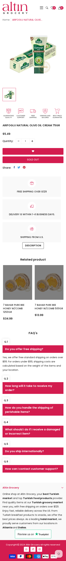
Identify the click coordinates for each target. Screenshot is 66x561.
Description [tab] (33, 245)
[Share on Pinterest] (24, 167)
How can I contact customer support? (31, 469)
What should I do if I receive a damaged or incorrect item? (32, 432)
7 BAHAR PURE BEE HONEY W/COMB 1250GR (13, 308)
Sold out (33, 159)
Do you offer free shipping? (24, 349)
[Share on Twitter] (18, 167)
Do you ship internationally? (24, 451)
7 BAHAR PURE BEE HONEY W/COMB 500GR (48, 306)
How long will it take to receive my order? (28, 388)
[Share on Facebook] (14, 167)
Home (6, 19)
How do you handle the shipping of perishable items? (29, 410)
